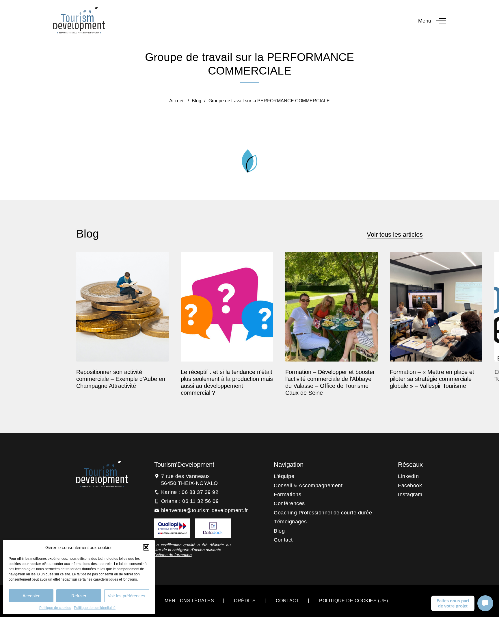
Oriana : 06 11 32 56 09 (190, 501)
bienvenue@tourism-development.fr (204, 510)
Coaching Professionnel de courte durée (323, 513)
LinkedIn (408, 476)
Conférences (289, 503)
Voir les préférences (126, 595)
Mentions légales (189, 600)
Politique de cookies (55, 608)
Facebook (410, 485)
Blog (196, 100)
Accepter (31, 595)
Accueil (177, 100)
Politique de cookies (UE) (353, 600)
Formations (287, 494)
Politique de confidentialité (95, 608)
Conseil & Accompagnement (308, 485)
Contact (283, 540)
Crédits (245, 600)
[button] (146, 547)
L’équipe (284, 476)
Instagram (410, 494)
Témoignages (290, 522)
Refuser (78, 595)
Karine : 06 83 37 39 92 (190, 492)
